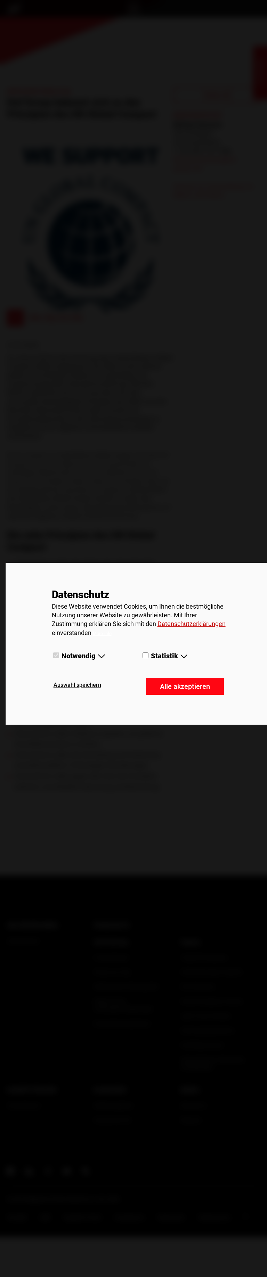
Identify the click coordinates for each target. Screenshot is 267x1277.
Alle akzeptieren (185, 686)
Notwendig (79, 656)
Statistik (164, 656)
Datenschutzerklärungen (191, 624)
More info (102, 633)
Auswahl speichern (77, 685)
